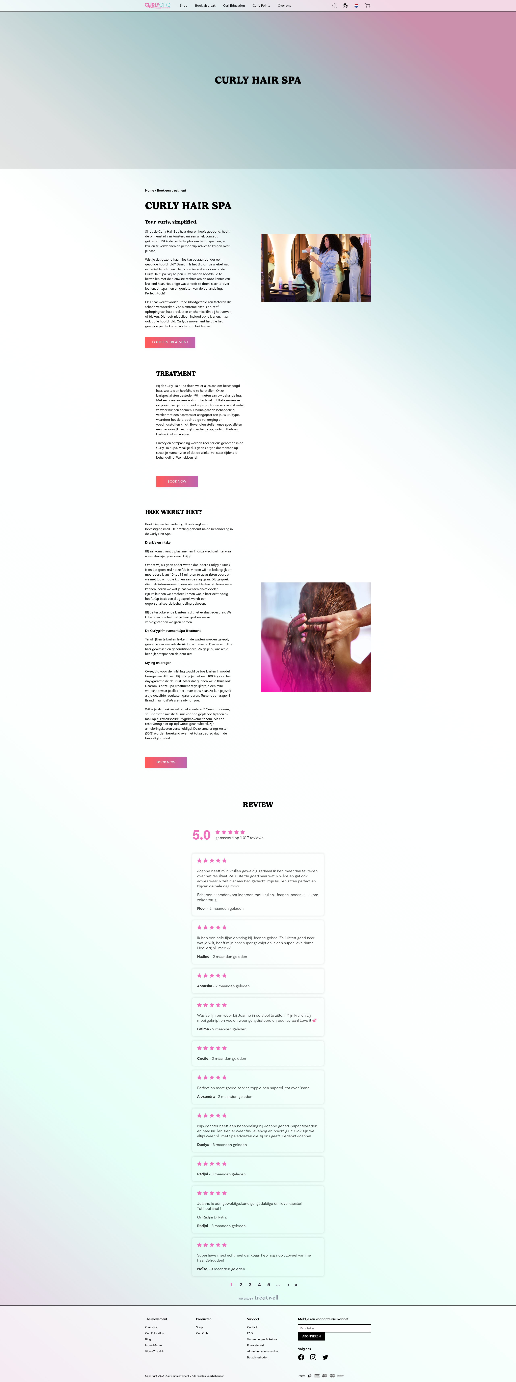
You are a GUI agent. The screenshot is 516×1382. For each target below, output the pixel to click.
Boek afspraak (205, 5)
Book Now (177, 481)
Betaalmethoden (257, 1357)
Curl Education (234, 5)
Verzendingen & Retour (262, 1339)
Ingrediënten (153, 1345)
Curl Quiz (202, 1333)
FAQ (250, 1333)
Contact (252, 1327)
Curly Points (261, 5)
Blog (148, 1339)
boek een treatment (170, 342)
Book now (166, 762)
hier (156, 524)
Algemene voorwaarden (262, 1351)
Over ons (284, 5)
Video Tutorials (154, 1351)
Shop (183, 5)
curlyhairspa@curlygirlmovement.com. (185, 719)
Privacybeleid (255, 1345)
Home (149, 190)
